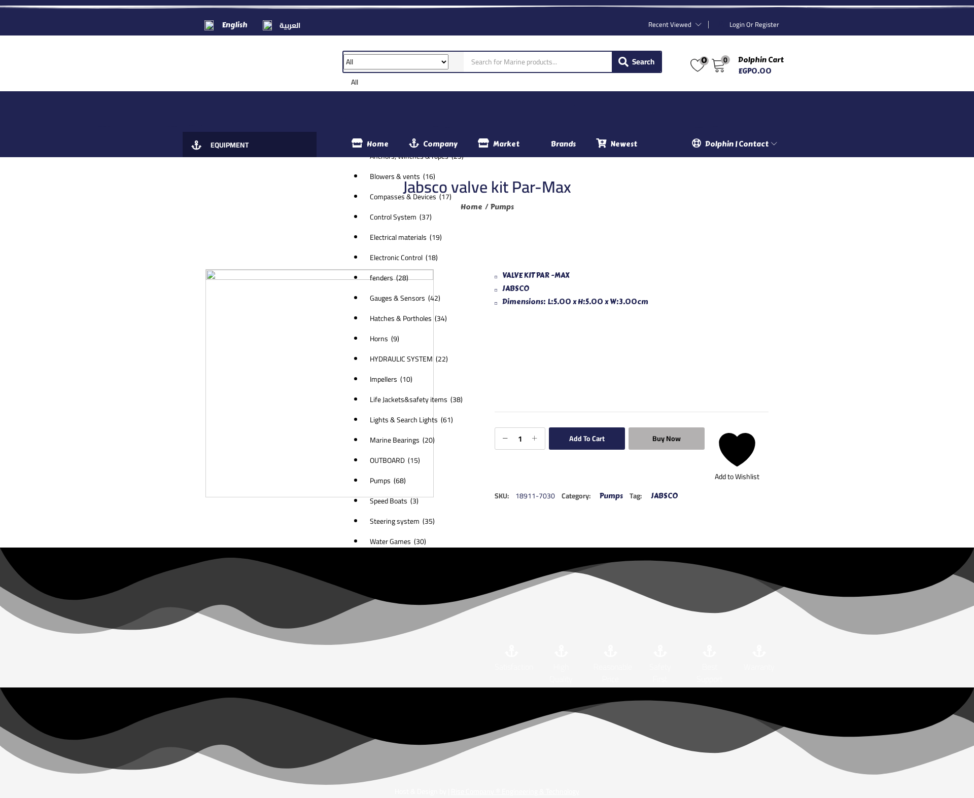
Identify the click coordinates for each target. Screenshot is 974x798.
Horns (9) (384, 338)
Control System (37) (401, 217)
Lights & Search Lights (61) (411, 419)
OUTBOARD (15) (395, 460)
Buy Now (666, 438)
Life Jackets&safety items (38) (416, 399)
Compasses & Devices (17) (410, 196)
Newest (623, 144)
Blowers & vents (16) (402, 176)
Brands (563, 144)
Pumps (502, 207)
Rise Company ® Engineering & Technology (515, 791)
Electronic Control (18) (404, 257)
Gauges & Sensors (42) (405, 298)
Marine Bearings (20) (402, 440)
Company (440, 144)
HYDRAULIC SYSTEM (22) (409, 359)
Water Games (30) (398, 541)
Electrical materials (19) (406, 237)
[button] (403, 302)
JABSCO (664, 496)
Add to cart (587, 438)
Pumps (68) (388, 480)
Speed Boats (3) (394, 500)
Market (506, 144)
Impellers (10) (391, 379)
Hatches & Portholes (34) (408, 318)
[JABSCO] (533, 361)
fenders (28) (389, 277)
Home (378, 144)
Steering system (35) (402, 521)
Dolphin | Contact (737, 144)
